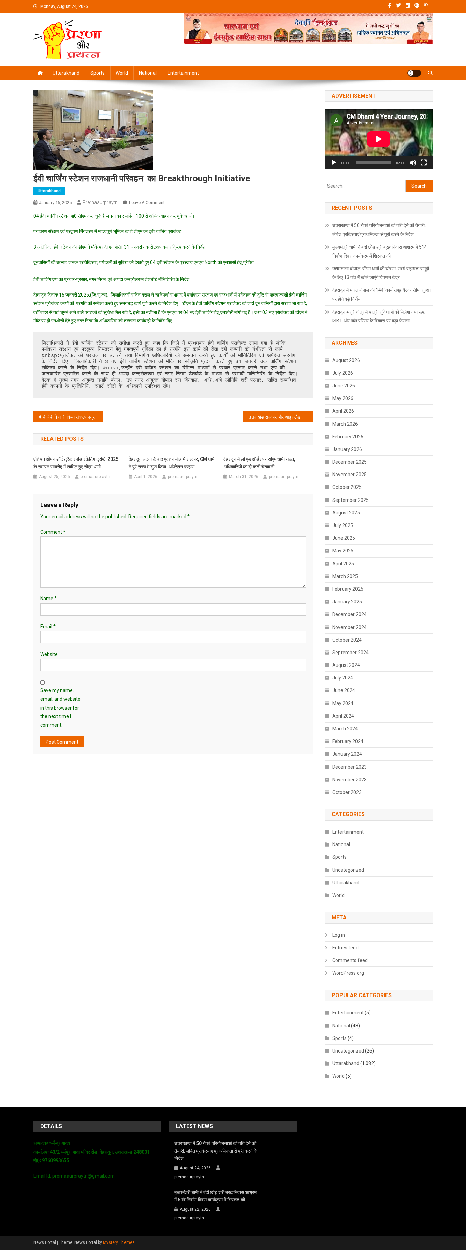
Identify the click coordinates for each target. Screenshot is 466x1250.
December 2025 (349, 462)
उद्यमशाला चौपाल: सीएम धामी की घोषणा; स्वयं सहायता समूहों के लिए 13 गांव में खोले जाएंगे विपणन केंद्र (380, 273)
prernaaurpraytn (100, 202)
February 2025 (347, 589)
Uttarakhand (66, 73)
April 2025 (343, 563)
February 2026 (347, 436)
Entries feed (345, 947)
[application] (379, 139)
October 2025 (347, 487)
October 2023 (347, 792)
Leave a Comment (147, 202)
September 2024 (350, 652)
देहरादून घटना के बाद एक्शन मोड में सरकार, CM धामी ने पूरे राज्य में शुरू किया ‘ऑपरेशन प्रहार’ (172, 462)
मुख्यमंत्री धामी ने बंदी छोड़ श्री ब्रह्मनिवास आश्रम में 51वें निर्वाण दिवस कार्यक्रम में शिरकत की (379, 251)
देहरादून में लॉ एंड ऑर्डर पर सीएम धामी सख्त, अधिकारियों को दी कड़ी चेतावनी (259, 462)
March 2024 (345, 728)
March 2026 (345, 424)
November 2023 (349, 779)
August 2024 (346, 665)
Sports (97, 73)
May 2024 (342, 703)
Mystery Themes (119, 1242)
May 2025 (342, 550)
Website (49, 654)
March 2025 (345, 576)
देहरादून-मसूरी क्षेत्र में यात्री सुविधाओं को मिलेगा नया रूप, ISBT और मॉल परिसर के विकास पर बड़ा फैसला (378, 316)
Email (48, 626)
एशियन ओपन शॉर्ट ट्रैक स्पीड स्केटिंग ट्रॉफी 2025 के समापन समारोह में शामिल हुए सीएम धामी (75, 462)
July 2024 (342, 678)
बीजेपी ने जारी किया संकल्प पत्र (69, 417)
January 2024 (347, 754)
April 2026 (343, 411)
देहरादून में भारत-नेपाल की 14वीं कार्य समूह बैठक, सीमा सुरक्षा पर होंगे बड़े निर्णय (381, 294)
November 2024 (349, 627)
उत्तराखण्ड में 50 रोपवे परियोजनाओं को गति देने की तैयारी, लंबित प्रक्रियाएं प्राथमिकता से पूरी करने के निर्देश (379, 230)
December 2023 (349, 767)
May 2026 (342, 398)
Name (48, 598)
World (122, 73)
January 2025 (347, 601)
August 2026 (346, 360)
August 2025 (346, 513)
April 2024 (343, 716)
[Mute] (412, 162)
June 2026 (343, 385)
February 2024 (347, 741)
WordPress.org (348, 973)
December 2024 (349, 614)
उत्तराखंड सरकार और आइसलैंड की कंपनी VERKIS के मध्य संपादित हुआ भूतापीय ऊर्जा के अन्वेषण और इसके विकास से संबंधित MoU (280, 417)
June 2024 (343, 690)
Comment (52, 532)
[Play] (333, 162)
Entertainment (183, 73)
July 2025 (342, 525)
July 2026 (342, 373)
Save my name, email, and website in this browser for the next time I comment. (60, 708)
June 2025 (343, 538)
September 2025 (350, 500)
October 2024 (347, 640)
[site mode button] (414, 73)
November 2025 (349, 474)
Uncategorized (348, 870)
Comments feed (350, 960)
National (148, 73)
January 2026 (347, 449)
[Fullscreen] (423, 162)
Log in (338, 935)
